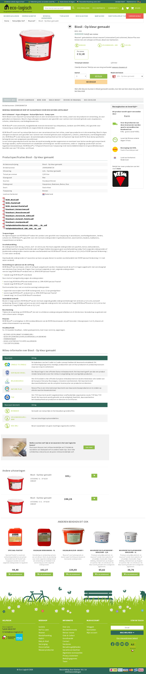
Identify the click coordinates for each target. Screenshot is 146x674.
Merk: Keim (41, 100)
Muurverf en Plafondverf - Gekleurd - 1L (130, 551)
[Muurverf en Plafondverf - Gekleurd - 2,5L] (101, 537)
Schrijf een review (91, 34)
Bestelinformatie (70, 630)
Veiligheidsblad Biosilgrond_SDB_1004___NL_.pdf (26, 225)
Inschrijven (126, 632)
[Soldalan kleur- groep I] (73, 536)
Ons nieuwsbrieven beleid (127, 638)
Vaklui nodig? (54, 100)
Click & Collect (69, 635)
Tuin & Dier (64, 16)
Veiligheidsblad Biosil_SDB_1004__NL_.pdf (23, 228)
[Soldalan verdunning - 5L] (44, 537)
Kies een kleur (91, 82)
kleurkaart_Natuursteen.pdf (17, 209)
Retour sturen (68, 632)
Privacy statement (70, 655)
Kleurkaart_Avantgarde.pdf (17, 222)
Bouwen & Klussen (11, 16)
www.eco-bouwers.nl (119, 67)
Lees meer (89, 447)
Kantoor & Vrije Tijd (117, 16)
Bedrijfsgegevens (70, 658)
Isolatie (42, 627)
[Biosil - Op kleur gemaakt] (15, 483)
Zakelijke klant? (120, 2)
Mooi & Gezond (82, 16)
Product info (9, 100)
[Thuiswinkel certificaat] (8, 637)
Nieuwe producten (46, 650)
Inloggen (90, 627)
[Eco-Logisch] (17, 7)
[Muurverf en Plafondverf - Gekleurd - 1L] (130, 537)
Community (113, 8)
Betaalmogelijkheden (72, 647)
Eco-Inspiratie (99, 8)
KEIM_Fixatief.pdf (13, 203)
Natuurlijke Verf (18, 21)
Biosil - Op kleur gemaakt (41, 475)
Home (6, 21)
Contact (66, 641)
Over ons (66, 627)
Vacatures (67, 644)
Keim (80, 31)
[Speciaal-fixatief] (15, 537)
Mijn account (92, 632)
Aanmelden (91, 630)
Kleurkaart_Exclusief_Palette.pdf (20, 219)
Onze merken (44, 647)
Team (65, 661)
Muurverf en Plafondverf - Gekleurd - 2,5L (102, 551)
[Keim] (120, 178)
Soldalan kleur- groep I (73, 550)
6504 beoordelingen (73, 672)
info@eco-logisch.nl (13, 632)
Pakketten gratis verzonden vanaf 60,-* (43, 2)
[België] (138, 2)
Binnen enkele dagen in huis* (15, 2)
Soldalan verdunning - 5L (44, 550)
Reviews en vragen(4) (72, 100)
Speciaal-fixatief (15, 550)
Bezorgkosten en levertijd (124, 106)
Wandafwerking (45, 635)
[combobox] (127, 76)
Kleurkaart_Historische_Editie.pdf (20, 216)
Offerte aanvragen (26, 100)
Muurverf (31, 21)
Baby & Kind (99, 16)
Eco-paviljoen (83, 8)
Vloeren (42, 632)
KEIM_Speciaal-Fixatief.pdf (17, 206)
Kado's (41, 638)
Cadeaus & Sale (135, 16)
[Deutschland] (140, 2)
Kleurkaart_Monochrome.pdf (18, 212)
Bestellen (98, 76)
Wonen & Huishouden (46, 17)
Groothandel (68, 638)
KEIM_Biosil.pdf (12, 200)
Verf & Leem (44, 630)
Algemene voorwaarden (73, 653)
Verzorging (43, 644)
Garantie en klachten (71, 650)
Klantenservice (131, 2)
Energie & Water (29, 16)
